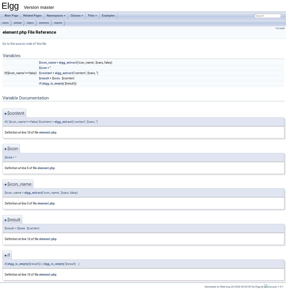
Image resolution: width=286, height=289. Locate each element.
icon (57, 78)
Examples (108, 15)
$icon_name (47, 62)
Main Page (11, 15)
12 (28, 239)
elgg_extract (68, 62)
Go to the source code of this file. (25, 43)
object (30, 23)
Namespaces (55, 15)
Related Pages (32, 15)
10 (28, 132)
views (5, 23)
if (5, 73)
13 (28, 274)
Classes (76, 15)
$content (45, 73)
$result (44, 78)
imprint (58, 23)
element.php (47, 132)
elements (44, 23)
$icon (43, 67)
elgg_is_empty (53, 83)
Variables (280, 28)
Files (91, 15)
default (18, 23)
